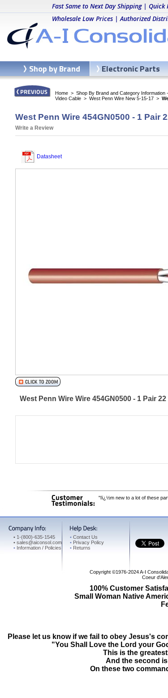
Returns (80, 547)
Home (61, 93)
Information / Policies (37, 547)
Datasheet (48, 156)
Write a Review (34, 128)
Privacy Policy (87, 542)
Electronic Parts (131, 69)
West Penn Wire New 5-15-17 (121, 98)
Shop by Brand (54, 69)
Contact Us (84, 537)
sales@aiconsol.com (39, 542)
